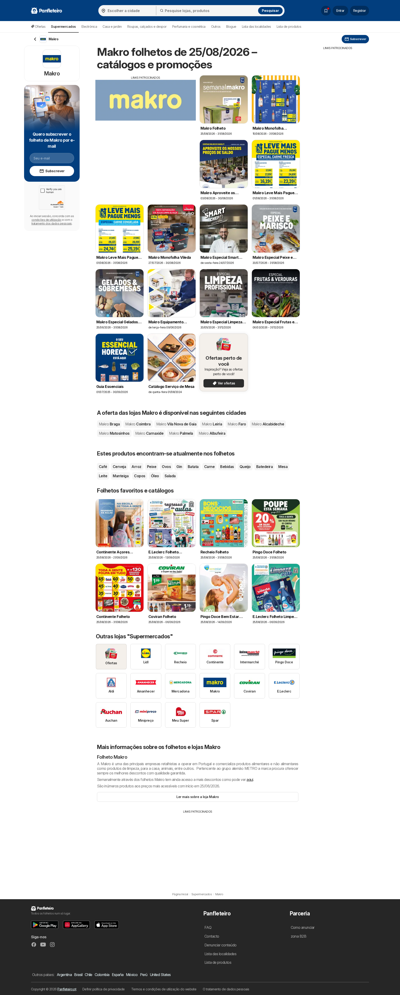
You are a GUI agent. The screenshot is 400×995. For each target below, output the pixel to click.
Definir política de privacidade (103, 989)
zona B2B (298, 936)
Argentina (64, 974)
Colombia (102, 974)
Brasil (78, 974)
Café (103, 466)
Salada (170, 476)
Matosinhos (114, 433)
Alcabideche (268, 424)
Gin (179, 466)
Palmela (181, 433)
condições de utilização (46, 219)
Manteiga (120, 476)
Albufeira (212, 433)
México (132, 974)
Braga (109, 424)
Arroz (136, 466)
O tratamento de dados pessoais (226, 989)
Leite (103, 476)
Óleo (155, 476)
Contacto (211, 936)
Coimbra (137, 424)
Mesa (283, 466)
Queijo (245, 466)
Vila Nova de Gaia (176, 424)
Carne (209, 466)
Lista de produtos (289, 26)
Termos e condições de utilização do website (163, 989)
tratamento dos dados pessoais (51, 223)
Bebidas (227, 466)
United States (160, 974)
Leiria (212, 424)
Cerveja (119, 466)
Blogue (231, 26)
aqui (250, 779)
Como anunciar (303, 927)
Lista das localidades (256, 26)
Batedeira (264, 466)
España (118, 974)
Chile (88, 974)
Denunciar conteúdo (220, 945)
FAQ (207, 927)
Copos (139, 476)
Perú (143, 974)
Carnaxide (149, 433)
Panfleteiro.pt (66, 989)
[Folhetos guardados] (326, 11)
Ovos (166, 466)
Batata (193, 466)
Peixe (151, 466)
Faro (237, 424)
